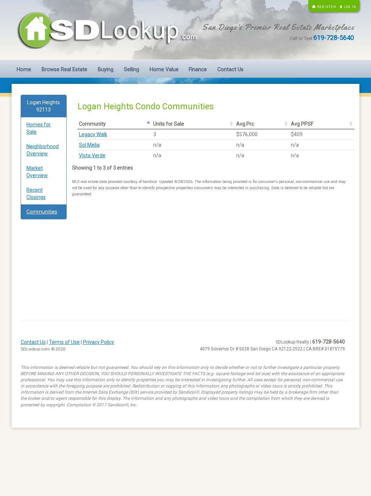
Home (24, 69)
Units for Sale (168, 124)
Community (92, 124)
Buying (105, 69)
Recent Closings (36, 193)
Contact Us (230, 69)
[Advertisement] (44, 335)
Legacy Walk (93, 134)
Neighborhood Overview (42, 149)
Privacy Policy (98, 342)
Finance (198, 69)
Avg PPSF (302, 124)
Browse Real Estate (64, 69)
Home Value (164, 69)
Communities (41, 212)
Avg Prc (245, 124)
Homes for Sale (38, 128)
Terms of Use (64, 342)
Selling (131, 69)
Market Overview (37, 171)
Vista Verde (92, 155)
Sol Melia (89, 145)
